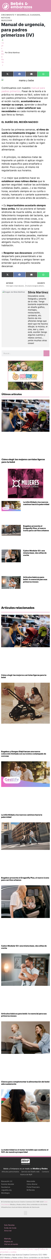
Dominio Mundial (7, 1184)
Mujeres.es (8, 1241)
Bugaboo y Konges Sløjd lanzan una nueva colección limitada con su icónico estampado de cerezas (23, 753)
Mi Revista (31, 1190)
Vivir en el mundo (11, 1244)
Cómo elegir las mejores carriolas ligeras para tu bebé (23, 676)
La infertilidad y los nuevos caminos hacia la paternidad (36, 503)
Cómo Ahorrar (32, 1184)
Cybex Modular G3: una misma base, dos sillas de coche (35, 552)
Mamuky (7, 1239)
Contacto (45, 1172)
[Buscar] (46, 353)
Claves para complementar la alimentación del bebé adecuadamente (25, 1083)
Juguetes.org (6, 1190)
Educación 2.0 (6, 1181)
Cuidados (35, 15)
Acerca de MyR (26, 1174)
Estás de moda (10, 1228)
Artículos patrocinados (10, 1172)
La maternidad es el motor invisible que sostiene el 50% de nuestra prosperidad (24, 1151)
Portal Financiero (33, 1187)
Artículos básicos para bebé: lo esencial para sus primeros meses (35, 579)
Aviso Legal (33, 1249)
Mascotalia (31, 1181)
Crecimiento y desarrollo (15, 15)
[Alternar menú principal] (46, 5)
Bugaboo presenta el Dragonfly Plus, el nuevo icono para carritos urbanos (36, 528)
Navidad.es (5, 1187)
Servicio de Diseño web (30, 1172)
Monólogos (5, 1193)
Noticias (5, 18)
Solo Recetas (9, 1225)
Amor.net (8, 1231)
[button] (25, 1213)
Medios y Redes (40, 1168)
